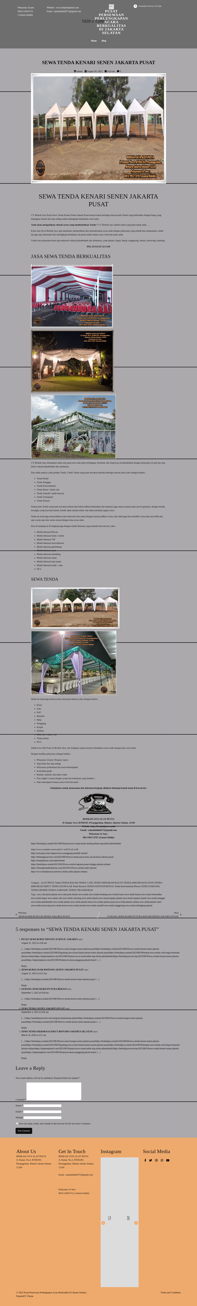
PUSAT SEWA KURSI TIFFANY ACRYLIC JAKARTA (49, 939)
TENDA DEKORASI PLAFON (138, 882)
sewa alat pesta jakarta (47, 894)
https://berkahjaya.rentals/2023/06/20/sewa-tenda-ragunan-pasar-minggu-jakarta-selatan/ (71, 864)
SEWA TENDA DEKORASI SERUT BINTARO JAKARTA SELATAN (57, 1031)
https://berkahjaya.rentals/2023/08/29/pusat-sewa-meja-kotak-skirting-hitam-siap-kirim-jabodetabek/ (76, 843)
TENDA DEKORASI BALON (108, 882)
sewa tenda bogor (39, 898)
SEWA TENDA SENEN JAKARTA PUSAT (43, 1008)
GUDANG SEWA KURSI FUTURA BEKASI (43, 989)
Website (19, 1117)
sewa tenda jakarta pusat (104, 902)
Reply (24, 966)
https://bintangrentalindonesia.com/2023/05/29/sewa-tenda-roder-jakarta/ (64, 868)
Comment (21, 1099)
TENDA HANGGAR (62, 886)
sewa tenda (83, 894)
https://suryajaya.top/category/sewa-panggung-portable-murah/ (59, 853)
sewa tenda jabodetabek (42, 902)
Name (19, 1105)
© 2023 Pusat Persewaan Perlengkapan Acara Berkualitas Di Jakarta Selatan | (51, 1292)
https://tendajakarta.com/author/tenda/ (48, 860)
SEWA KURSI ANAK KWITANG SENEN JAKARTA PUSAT (52, 969)
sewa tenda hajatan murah (135, 898)
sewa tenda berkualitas (151, 894)
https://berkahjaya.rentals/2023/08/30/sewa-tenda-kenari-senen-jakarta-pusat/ (60, 979)
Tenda (58, 882)
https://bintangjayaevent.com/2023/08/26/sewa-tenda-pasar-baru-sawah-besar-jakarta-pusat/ (72, 857)
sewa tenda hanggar (156, 898)
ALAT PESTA (48, 882)
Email (19, 1111)
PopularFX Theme (24, 1296)
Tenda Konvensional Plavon (128, 886)
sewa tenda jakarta (62, 902)
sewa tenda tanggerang (114, 905)
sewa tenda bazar (116, 894)
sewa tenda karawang (41, 905)
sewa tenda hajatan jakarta (110, 898)
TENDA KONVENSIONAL (101, 886)
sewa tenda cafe (55, 898)
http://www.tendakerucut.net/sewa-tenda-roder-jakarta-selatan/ (59, 871)
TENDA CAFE (86, 882)
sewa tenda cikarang (72, 898)
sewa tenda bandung (98, 894)
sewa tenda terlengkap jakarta (138, 905)
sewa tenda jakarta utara (150, 902)
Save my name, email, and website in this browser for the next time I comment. (55, 1123)
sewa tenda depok (90, 898)
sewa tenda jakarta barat (82, 902)
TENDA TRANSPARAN (81, 890)
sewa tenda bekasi (132, 894)
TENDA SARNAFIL (58, 890)
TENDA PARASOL (150, 886)
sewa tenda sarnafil (95, 905)
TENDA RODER (39, 890)
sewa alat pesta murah (68, 894)
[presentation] (103, 1223)
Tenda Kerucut (80, 886)
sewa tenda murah (77, 905)
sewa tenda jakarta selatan (128, 902)
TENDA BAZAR (69, 882)
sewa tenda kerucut (60, 905)
